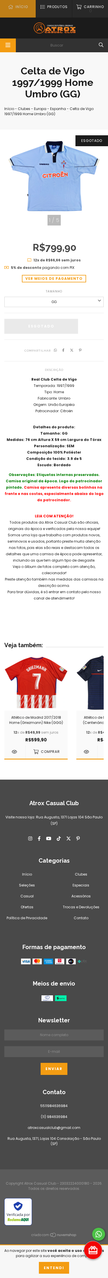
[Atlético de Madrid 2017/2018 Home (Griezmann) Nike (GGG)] (14, 752)
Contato (81, 917)
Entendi (54, 1267)
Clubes (24, 108)
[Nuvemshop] (54, 1235)
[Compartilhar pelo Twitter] (72, 350)
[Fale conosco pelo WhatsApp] (98, 1234)
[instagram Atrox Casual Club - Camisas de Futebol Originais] (30, 838)
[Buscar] (101, 45)
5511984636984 (54, 1105)
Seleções (27, 885)
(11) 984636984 (54, 1116)
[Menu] (8, 45)
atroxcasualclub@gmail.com (54, 1127)
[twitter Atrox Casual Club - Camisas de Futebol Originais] (68, 838)
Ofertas (27, 907)
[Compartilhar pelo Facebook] (63, 350)
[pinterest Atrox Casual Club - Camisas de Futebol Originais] (78, 838)
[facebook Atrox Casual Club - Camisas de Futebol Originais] (39, 838)
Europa (40, 108)
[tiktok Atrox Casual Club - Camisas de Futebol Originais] (58, 838)
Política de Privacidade (27, 917)
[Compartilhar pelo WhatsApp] (55, 350)
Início (9, 108)
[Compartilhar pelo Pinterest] (80, 350)
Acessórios (81, 896)
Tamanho (54, 291)
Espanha (58, 108)
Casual (27, 896)
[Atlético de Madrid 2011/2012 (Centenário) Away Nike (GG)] (86, 752)
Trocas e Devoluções (81, 907)
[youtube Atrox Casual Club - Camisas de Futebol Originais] (49, 838)
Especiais (81, 885)
